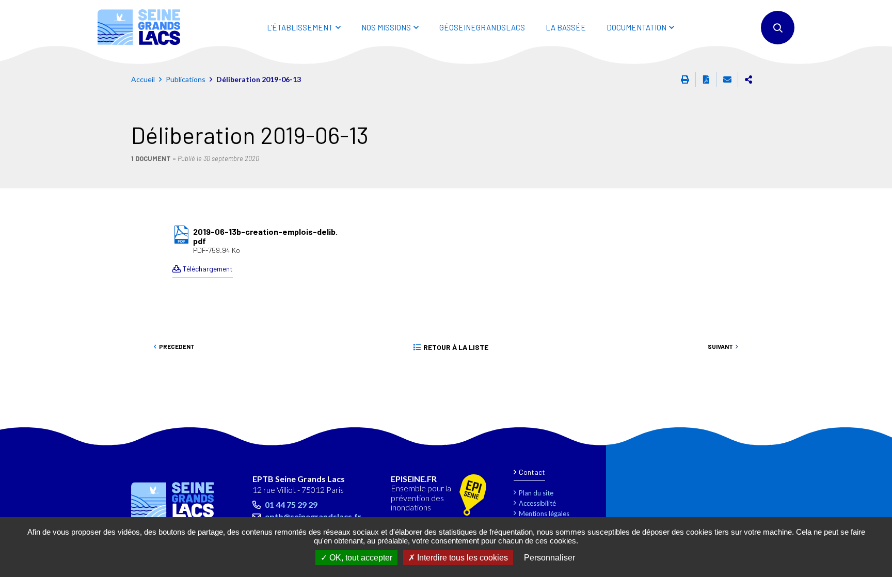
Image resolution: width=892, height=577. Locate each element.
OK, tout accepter (359, 557)
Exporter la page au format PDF (706, 79)
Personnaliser (549, 557)
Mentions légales (544, 513)
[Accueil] (139, 27)
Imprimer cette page (685, 79)
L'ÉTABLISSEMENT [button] (300, 27)
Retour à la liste (455, 347)
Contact (532, 472)
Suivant (720, 346)
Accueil (143, 79)
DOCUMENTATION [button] (636, 27)
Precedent (177, 346)
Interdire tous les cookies (461, 557)
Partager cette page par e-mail (727, 79)
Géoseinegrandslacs (482, 27)
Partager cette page (748, 79)
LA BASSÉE (566, 27)
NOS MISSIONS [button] (386, 27)
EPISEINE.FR (414, 479)
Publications (185, 79)
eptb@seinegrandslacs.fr (313, 516)
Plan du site (536, 493)
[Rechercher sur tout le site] (777, 27)
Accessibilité (537, 503)
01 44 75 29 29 (291, 504)
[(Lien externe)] (472, 495)
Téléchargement (208, 268)
